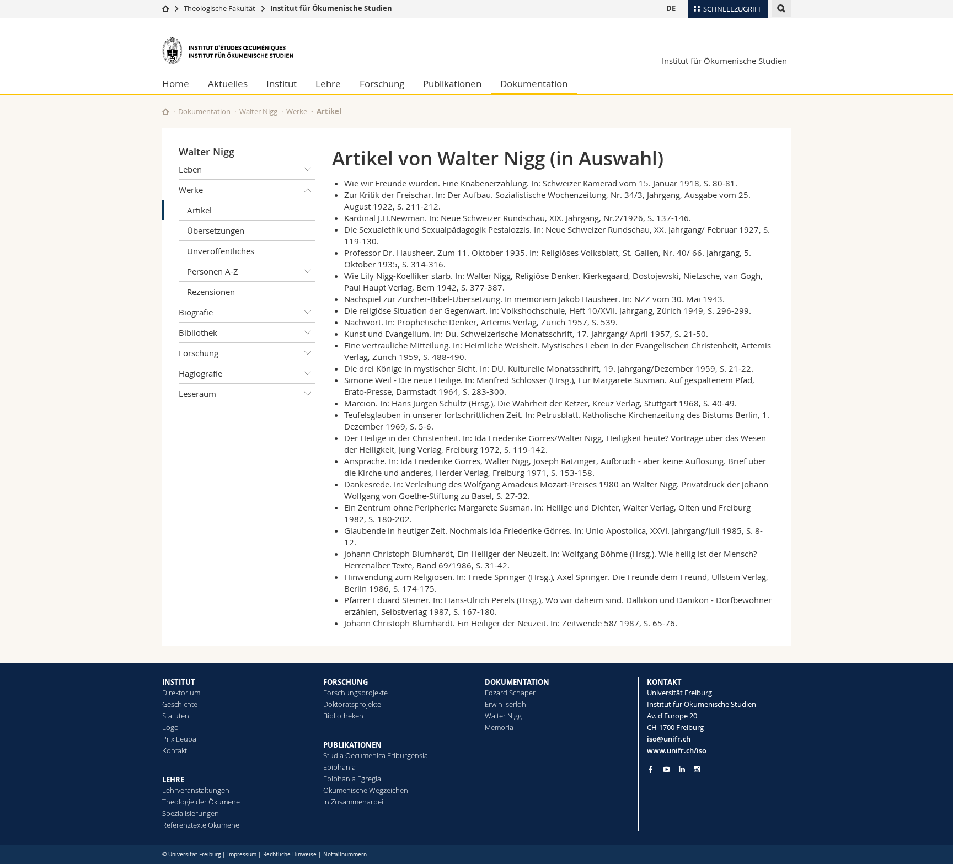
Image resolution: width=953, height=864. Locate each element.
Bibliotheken (343, 716)
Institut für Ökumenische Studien (331, 8)
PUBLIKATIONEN (352, 745)
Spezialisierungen (190, 813)
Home (175, 83)
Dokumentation (533, 83)
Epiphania (339, 767)
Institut (281, 83)
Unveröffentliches (220, 250)
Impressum (241, 854)
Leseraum (197, 393)
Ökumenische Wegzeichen (365, 790)
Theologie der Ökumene (201, 802)
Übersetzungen (215, 230)
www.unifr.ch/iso (676, 750)
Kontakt (174, 750)
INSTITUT (178, 682)
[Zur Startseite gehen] (165, 8)
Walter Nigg (258, 111)
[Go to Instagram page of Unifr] (697, 769)
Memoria (499, 727)
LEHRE (173, 780)
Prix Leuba (179, 739)
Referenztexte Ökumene (200, 825)
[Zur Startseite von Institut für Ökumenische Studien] (228, 50)
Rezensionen (211, 291)
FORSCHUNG (345, 682)
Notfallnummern (345, 854)
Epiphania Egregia (352, 778)
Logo (170, 727)
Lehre (328, 83)
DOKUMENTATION (517, 682)
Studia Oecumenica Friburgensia (375, 755)
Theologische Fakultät (219, 8)
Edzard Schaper (510, 692)
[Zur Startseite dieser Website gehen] (165, 111)
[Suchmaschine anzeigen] (781, 8)
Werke (296, 111)
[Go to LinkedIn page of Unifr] (682, 769)
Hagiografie (200, 373)
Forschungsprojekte (355, 692)
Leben (190, 169)
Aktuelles (228, 83)
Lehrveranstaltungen (195, 790)
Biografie (196, 312)
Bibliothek (198, 332)
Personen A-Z (212, 271)
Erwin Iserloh (505, 704)
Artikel (199, 210)
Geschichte (179, 704)
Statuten (175, 716)
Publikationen (452, 83)
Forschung (382, 83)
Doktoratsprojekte (352, 704)
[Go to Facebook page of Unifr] (650, 769)
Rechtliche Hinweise (290, 854)
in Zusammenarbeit (354, 802)
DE (671, 8)
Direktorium (181, 692)
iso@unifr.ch (668, 739)
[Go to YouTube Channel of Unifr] (666, 769)
